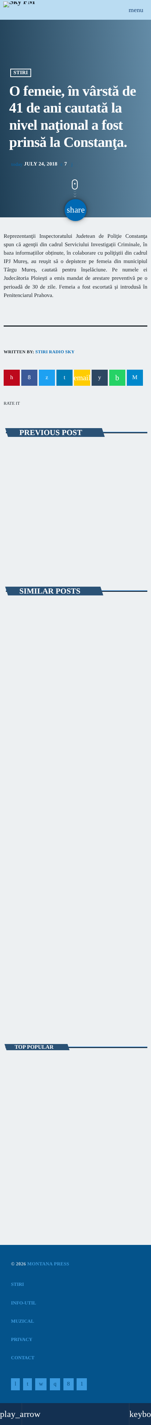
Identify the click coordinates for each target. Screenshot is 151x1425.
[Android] (82, 1384)
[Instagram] (55, 1384)
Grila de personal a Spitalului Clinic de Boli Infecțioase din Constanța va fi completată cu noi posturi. (73, 477)
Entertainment (32, 989)
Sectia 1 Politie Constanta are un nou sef (58, 1167)
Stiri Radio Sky (54, 351)
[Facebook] (68, 1384)
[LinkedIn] (27, 1384)
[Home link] (19, 9)
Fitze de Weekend (36, 1001)
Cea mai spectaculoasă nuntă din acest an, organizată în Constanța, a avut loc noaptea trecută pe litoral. (75, 1071)
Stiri (21, 73)
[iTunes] (41, 1384)
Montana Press (48, 1263)
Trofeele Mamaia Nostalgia (49, 865)
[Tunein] (15, 1384)
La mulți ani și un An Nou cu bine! (77, 1135)
